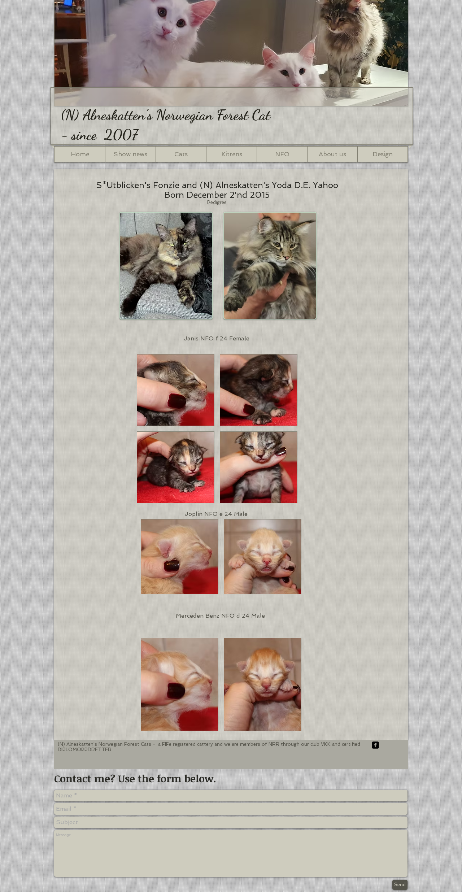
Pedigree (217, 202)
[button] (175, 390)
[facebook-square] (375, 745)
